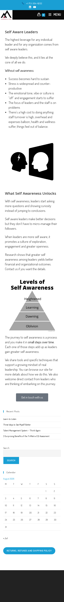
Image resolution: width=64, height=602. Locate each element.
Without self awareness (19, 70)
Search (6, 448)
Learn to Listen (9, 419)
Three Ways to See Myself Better (17, 424)
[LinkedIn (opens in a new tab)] (30, 7)
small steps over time (41, 342)
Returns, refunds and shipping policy (29, 550)
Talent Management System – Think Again (22, 430)
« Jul (5, 538)
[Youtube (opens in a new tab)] (34, 7)
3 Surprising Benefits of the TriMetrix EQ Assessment (26, 436)
